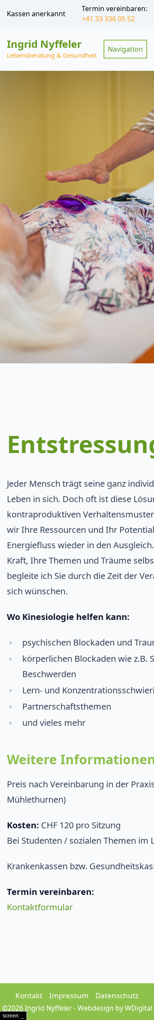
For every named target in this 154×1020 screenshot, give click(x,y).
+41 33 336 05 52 (108, 18)
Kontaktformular (40, 907)
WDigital (138, 1008)
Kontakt (28, 995)
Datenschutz (117, 995)
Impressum (69, 995)
